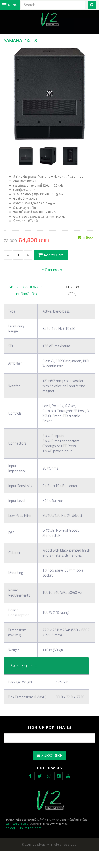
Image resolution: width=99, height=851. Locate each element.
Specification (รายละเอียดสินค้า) (27, 290)
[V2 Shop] (49, 20)
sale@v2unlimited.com (24, 828)
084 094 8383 (17, 824)
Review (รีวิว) (72, 290)
